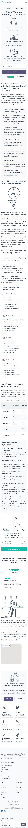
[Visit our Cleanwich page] (5, 811)
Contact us (3, 787)
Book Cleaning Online (14, 549)
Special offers (4, 792)
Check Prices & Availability (14, 72)
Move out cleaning (5, 769)
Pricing (2, 785)
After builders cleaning (6, 774)
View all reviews (14, 572)
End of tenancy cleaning (10, 580)
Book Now (8, 698)
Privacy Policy (19, 790)
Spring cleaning (4, 771)
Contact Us (19, 698)
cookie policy (6, 825)
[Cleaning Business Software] (14, 821)
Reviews (3, 794)
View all (4, 311)
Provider (3, 797)
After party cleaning (5, 778)
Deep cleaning (4, 767)
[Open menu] (26, 2)
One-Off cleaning (5, 776)
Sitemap (17, 792)
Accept (23, 824)
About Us (18, 785)
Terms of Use (18, 787)
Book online (3, 790)
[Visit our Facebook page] (2, 811)
